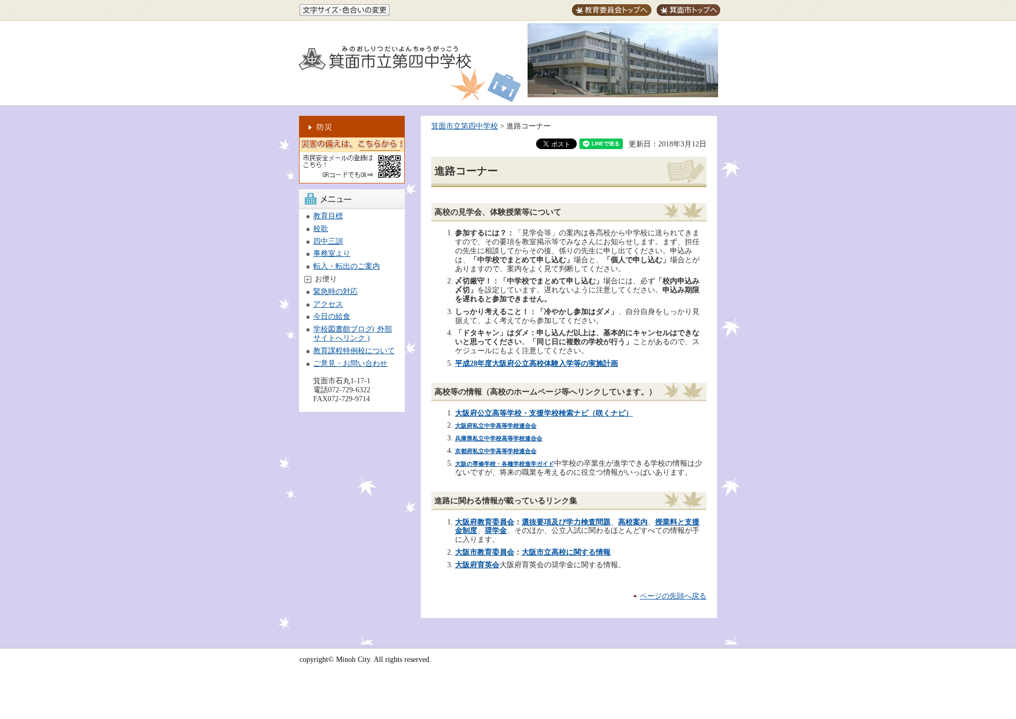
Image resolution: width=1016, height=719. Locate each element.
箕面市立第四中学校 (464, 126)
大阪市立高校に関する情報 (566, 552)
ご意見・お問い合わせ (350, 363)
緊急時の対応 (335, 292)
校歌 (320, 229)
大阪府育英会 (477, 565)
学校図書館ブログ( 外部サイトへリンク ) (352, 333)
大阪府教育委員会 (484, 522)
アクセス (328, 304)
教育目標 (328, 216)
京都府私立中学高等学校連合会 (496, 451)
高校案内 (633, 522)
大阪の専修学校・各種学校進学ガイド (504, 463)
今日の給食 (331, 316)
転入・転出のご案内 (346, 266)
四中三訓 (328, 241)
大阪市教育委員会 (484, 552)
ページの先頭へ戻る (673, 596)
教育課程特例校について (354, 351)
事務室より (331, 253)
